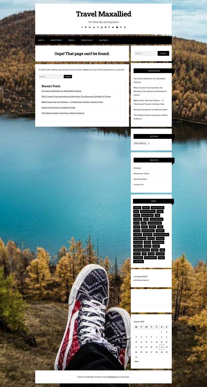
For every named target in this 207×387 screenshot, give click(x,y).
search (147, 246)
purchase (138, 246)
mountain (147, 235)
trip (144, 254)
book (136, 211)
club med (137, 219)
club (157, 215)
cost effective (156, 219)
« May (136, 361)
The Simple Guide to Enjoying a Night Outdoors (63, 113)
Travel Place (86, 40)
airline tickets (157, 208)
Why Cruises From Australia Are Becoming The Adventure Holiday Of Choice (76, 96)
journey (160, 231)
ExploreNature (155, 223)
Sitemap (137, 168)
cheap (136, 215)
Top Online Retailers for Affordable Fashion (61, 91)
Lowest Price (55, 40)
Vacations (103, 40)
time (162, 250)
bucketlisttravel (148, 211)
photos (147, 242)
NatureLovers (139, 238)
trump (151, 254)
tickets (155, 250)
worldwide (138, 261)
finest (136, 227)
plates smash (158, 242)
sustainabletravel (141, 250)
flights (152, 227)
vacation (160, 254)
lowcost (137, 235)
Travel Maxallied (103, 13)
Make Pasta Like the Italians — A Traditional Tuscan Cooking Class (72, 102)
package (160, 238)
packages (138, 242)
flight (144, 227)
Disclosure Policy (141, 173)
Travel (71, 40)
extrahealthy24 (140, 276)
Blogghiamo (113, 377)
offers (151, 238)
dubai (144, 223)
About (40, 40)
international (148, 231)
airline (146, 208)
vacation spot (150, 258)
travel (137, 254)
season (156, 246)
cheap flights (147, 215)
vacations (138, 258)
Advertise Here (140, 179)
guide (160, 227)
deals (136, 223)
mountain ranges (161, 235)
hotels (136, 231)
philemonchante (141, 280)
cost (146, 219)
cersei (160, 211)
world (161, 258)
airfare (137, 208)
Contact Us (139, 184)
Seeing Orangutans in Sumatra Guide (58, 107)
